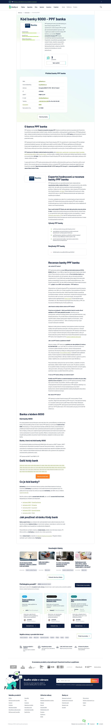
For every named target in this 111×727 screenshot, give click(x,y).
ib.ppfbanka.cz (43, 84)
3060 (35, 469)
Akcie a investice (23, 637)
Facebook (92, 724)
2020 (29, 465)
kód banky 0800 (27, 502)
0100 (56, 467)
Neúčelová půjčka (13, 707)
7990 (21, 469)
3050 (39, 467)
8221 (21, 471)
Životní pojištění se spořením (28, 600)
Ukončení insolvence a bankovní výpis (54, 600)
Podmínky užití (65, 702)
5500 (43, 469)
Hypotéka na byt (28, 707)
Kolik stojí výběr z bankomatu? (44, 563)
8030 (23, 471)
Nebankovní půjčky (29, 705)
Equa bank (34, 507)
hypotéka (81, 152)
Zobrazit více (30, 625)
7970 (26, 469)
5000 (57, 465)
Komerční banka (36, 510)
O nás (84, 705)
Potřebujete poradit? (28, 584)
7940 (34, 471)
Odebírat (94, 680)
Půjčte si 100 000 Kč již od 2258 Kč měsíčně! (25, 1)
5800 (53, 467)
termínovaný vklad (74, 152)
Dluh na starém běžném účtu (79, 600)
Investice (48, 7)
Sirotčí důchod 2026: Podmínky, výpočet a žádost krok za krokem (28, 564)
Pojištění (56, 7)
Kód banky (25, 104)
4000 (31, 467)
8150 (42, 467)
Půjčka (57, 637)
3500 (50, 467)
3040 (37, 471)
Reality (62, 637)
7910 (23, 467)
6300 (35, 465)
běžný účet (59, 152)
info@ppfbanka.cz (43, 98)
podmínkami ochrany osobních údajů (84, 684)
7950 (40, 469)
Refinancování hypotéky (14, 700)
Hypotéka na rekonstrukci (14, 709)
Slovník (42, 705)
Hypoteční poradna (44, 637)
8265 (47, 467)
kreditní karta (42, 154)
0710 (40, 465)
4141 (34, 467)
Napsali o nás (65, 705)
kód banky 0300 (27, 513)
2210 (29, 467)
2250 (32, 465)
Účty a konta (86, 698)
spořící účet (66, 152)
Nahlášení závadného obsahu (47, 700)
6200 (54, 465)
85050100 (52, 469)
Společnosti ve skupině (67, 700)
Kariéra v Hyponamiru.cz (88, 700)
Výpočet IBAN (43, 707)
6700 (26, 471)
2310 (45, 471)
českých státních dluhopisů (73, 336)
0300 (48, 465)
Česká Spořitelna (36, 502)
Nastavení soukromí (66, 698)
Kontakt (64, 707)
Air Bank (62, 191)
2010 (37, 467)
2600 (51, 465)
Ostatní (66, 637)
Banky (63, 7)
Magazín (42, 702)
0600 (23, 469)
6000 (40, 104)
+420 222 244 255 (43, 101)
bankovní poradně (47, 536)
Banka (30, 637)
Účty (36, 7)
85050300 (30, 471)
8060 (56, 469)
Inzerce (42, 698)
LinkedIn (101, 724)
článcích (39, 536)
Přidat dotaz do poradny (83, 585)
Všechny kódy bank (42, 476)
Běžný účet (36, 637)
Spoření (42, 7)
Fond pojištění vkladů (65, 352)
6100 (26, 467)
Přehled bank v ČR (44, 709)
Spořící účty (27, 712)
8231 (23, 465)
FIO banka (34, 505)
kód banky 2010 (27, 505)
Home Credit (67, 298)
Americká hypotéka (29, 709)
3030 (21, 465)
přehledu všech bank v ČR (55, 215)
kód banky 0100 (27, 510)
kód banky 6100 (27, 507)
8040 (32, 469)
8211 (46, 469)
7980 (43, 471)
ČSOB (33, 513)
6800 (48, 469)
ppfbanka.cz (42, 81)
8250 (26, 465)
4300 (29, 469)
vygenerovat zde (24, 492)
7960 (46, 465)
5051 (45, 467)
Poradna (75, 7)
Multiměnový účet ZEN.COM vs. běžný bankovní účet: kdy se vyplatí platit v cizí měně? (83, 564)
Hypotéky (29, 7)
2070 (59, 469)
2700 (62, 469)
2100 (60, 465)
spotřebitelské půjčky (30, 154)
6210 (61, 467)
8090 (37, 465)
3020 (64, 467)
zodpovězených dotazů (44, 584)
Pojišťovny (69, 7)
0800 (43, 465)
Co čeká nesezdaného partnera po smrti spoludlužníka (63, 564)
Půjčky (23, 7)
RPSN (41, 716)
